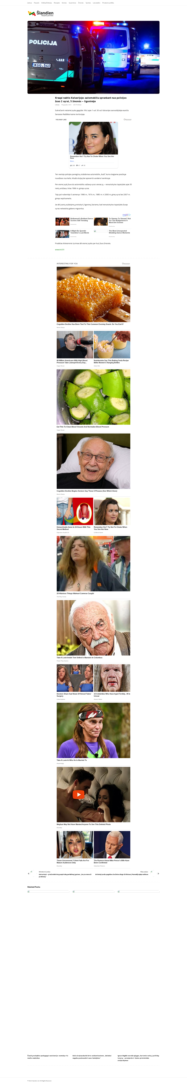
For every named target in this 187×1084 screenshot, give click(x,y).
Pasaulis (36, 3)
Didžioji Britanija (46, 3)
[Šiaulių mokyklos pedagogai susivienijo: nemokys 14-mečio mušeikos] (48, 971)
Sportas (88, 3)
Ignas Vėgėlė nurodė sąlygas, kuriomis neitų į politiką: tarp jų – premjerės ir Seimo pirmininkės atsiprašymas (138, 1058)
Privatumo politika (108, 3)
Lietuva (29, 3)
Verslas (64, 3)
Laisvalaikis (96, 3)
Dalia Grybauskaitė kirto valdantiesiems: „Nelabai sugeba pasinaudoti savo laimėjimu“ (92, 1056)
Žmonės (81, 3)
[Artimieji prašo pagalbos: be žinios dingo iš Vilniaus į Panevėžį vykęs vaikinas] (153, 873)
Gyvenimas (72, 3)
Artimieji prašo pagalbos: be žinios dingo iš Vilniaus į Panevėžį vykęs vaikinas (121, 874)
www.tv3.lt (59, 249)
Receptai (57, 3)
